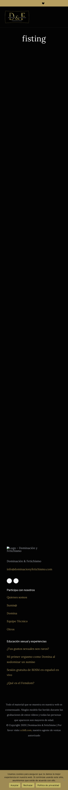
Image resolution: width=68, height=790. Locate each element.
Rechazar (28, 785)
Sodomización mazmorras (17, 119)
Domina (12, 613)
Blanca (53, 374)
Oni (26, 108)
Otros (10, 629)
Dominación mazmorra (16, 104)
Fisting (8, 108)
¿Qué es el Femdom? (20, 683)
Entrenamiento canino (47, 156)
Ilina (21, 108)
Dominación (18, 100)
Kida (38, 459)
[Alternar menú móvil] (62, 13)
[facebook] (9, 580)
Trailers (8, 123)
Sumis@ (12, 605)
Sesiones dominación (15, 111)
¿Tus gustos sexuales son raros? (28, 649)
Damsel (40, 377)
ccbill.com (25, 730)
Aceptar (15, 785)
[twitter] (16, 580)
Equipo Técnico (17, 621)
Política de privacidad (48, 785)
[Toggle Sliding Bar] (56, 13)
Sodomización (12, 115)
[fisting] (18, 66)
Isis (45, 159)
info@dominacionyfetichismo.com (29, 569)
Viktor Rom (50, 396)
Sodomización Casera (46, 167)
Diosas (8, 100)
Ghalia (15, 108)
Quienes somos (17, 597)
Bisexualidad (42, 374)
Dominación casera (45, 152)
